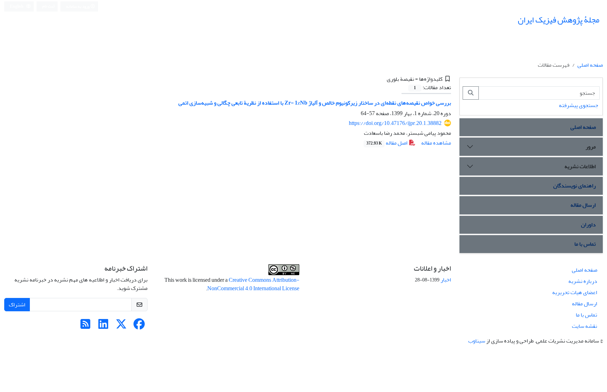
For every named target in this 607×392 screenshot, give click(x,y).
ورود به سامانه (78, 6)
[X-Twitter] (121, 326)
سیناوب (476, 340)
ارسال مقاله (583, 205)
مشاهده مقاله (436, 143)
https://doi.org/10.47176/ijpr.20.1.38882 (395, 123)
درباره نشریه (582, 281)
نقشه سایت (584, 326)
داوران (588, 224)
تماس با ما (585, 244)
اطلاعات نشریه (580, 166)
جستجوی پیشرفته (578, 105)
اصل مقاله (387, 143)
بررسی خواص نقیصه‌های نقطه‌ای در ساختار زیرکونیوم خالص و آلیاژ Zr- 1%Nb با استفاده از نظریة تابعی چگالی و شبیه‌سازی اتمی (314, 103)
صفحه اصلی (590, 65)
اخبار (445, 279)
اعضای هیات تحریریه (574, 292)
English (17, 6)
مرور (591, 146)
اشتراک (17, 304)
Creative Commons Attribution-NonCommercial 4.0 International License (253, 284)
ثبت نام (48, 6)
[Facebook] (139, 326)
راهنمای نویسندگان (574, 185)
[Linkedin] (103, 326)
